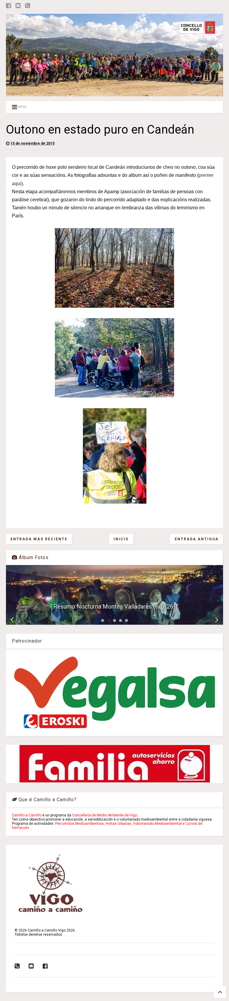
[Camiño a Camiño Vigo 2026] (114, 93)
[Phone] (27, 6)
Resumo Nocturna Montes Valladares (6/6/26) (114, 606)
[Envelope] (18, 6)
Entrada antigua (197, 539)
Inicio (121, 539)
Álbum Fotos (33, 557)
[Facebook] (8, 6)
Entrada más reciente (38, 539)
